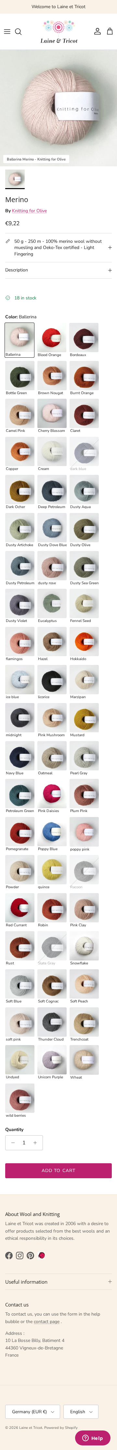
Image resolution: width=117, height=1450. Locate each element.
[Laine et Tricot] (58, 31)
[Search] (21, 31)
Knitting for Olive (29, 211)
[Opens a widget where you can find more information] (92, 1438)
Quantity (14, 1129)
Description (16, 270)
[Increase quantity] (37, 1143)
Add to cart (58, 1170)
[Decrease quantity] (11, 1143)
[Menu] (7, 31)
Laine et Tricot (30, 1427)
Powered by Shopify (61, 1427)
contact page (46, 1322)
